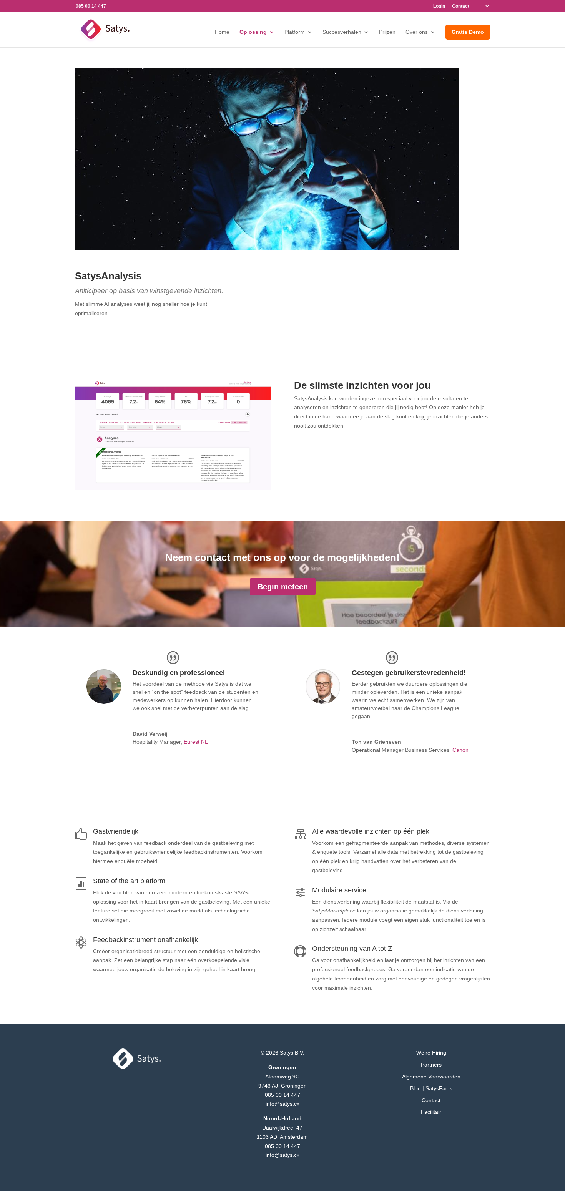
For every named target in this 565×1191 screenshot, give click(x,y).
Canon (460, 750)
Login (439, 6)
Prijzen (387, 32)
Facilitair (431, 1112)
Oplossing (253, 32)
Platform (294, 32)
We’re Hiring (431, 1053)
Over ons (416, 32)
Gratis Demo (468, 32)
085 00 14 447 (282, 1095)
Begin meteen (283, 586)
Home (222, 32)
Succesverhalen (341, 32)
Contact (460, 6)
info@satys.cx (282, 1104)
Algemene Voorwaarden (431, 1076)
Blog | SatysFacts (431, 1088)
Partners (431, 1065)
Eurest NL (196, 742)
